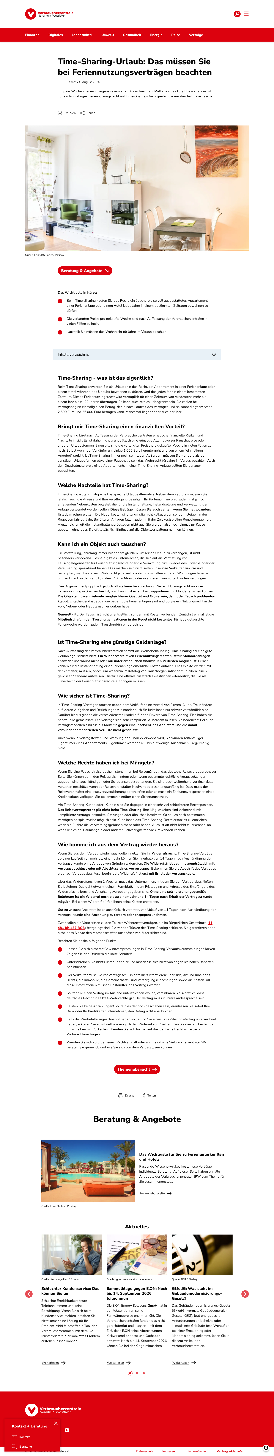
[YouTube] (67, 1430)
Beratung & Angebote (81, 270)
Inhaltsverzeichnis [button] (73, 354)
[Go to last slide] (29, 1294)
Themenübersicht (133, 1069)
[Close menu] (56, 1423)
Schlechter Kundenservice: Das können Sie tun (70, 1291)
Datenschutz (144, 1451)
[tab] (130, 1373)
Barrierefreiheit (197, 1451)
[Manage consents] (266, 1448)
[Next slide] (245, 1294)
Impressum (169, 1451)
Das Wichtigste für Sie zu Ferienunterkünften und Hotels (181, 1157)
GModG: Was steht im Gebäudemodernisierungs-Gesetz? (197, 1293)
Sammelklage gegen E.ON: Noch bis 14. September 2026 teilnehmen (137, 1293)
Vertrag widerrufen (230, 1451)
